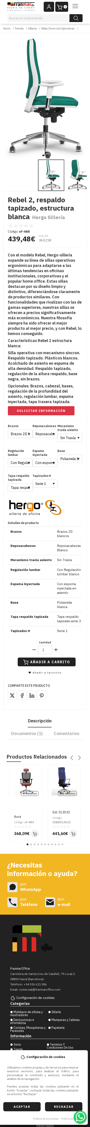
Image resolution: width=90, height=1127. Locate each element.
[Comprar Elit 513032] (73, 834)
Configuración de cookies (35, 998)
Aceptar (22, 1107)
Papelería (58, 1028)
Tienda (19, 28)
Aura (17, 816)
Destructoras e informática (22, 1021)
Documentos (27, 733)
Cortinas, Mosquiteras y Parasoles (28, 1029)
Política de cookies (72, 1118)
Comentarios (66, 733)
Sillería (32, 28)
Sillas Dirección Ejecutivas (58, 28)
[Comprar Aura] (35, 834)
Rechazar (64, 1107)
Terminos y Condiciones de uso (60, 1046)
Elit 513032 (61, 812)
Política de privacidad (46, 1118)
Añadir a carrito (50, 662)
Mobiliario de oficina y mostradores (26, 1013)
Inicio (6, 28)
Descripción (40, 721)
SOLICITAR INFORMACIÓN (41, 411)
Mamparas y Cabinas (66, 1020)
